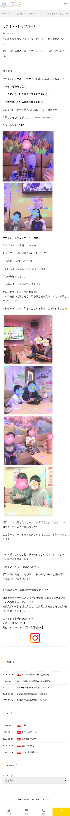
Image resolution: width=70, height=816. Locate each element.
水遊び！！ (27, 725)
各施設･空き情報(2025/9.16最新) (32, 700)
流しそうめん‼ (28, 745)
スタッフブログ (35, 13)
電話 (44, 814)
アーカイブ (8, 776)
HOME (8, 13)
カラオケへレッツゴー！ (58, 13)
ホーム (8, 814)
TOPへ (61, 814)
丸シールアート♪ (29, 732)
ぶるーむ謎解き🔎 (30, 752)
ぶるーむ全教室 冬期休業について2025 (34, 687)
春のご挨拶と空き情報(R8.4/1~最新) (33, 681)
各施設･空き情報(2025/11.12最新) (32, 693)
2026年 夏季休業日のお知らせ (35, 674)
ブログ (20, 13)
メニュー (26, 814)
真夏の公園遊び (29, 739)
